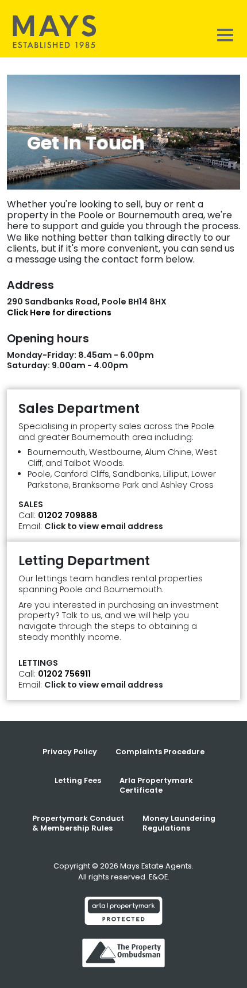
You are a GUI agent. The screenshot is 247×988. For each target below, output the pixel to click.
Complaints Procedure (159, 752)
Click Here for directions (59, 312)
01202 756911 (64, 674)
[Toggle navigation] (225, 34)
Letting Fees (78, 780)
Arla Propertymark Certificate (156, 785)
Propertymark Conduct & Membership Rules (78, 823)
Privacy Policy (70, 752)
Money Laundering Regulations (178, 823)
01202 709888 (68, 515)
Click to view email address (103, 526)
